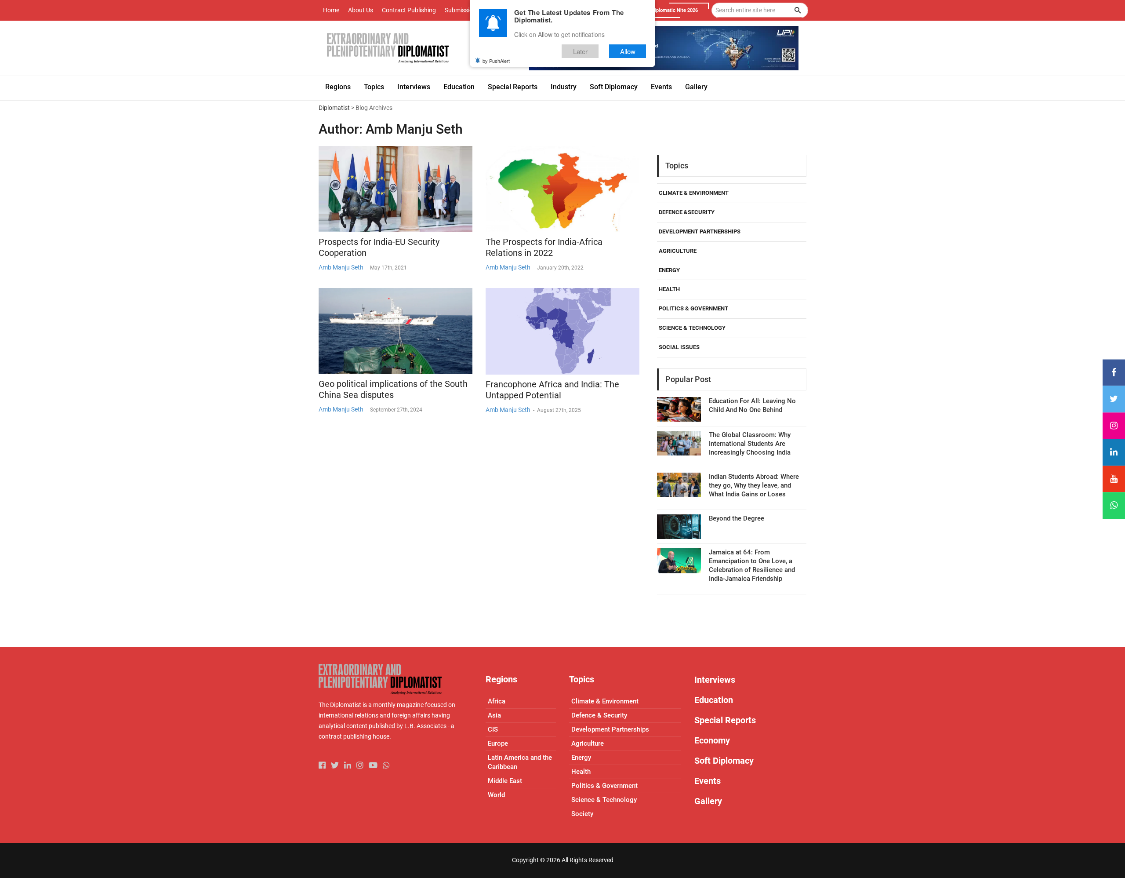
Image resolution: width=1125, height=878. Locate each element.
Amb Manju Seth (341, 267)
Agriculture (678, 251)
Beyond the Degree (736, 518)
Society (582, 814)
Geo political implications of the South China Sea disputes (393, 389)
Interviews (714, 679)
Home (331, 10)
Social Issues (679, 347)
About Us (360, 10)
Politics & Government (693, 308)
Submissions (462, 10)
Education (713, 700)
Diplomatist (334, 107)
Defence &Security (687, 212)
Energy (669, 270)
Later (580, 51)
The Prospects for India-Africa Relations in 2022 (544, 247)
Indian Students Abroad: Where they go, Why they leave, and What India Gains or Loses (754, 485)
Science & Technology (692, 327)
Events (707, 781)
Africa (496, 701)
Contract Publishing (409, 10)
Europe (498, 743)
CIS (493, 729)
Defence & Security (599, 715)
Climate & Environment (694, 192)
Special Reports (725, 720)
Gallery (708, 801)
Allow (627, 51)
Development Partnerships (699, 231)
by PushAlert (496, 60)
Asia (494, 715)
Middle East (505, 781)
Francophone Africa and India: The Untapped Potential (552, 390)
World (496, 795)
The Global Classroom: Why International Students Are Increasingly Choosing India (750, 443)
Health (669, 289)
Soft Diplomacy (724, 760)
